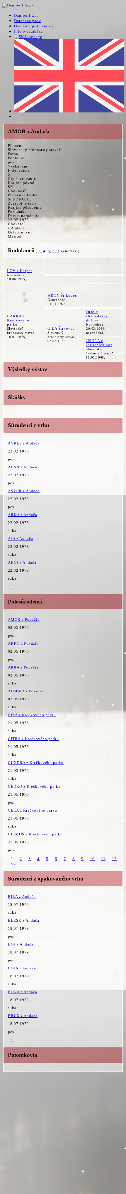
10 (92, 859)
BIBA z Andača (22, 896)
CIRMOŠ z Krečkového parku (35, 834)
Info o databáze (28, 31)
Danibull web (26, 15)
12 (114, 859)
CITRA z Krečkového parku (33, 739)
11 (103, 859)
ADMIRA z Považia (26, 691)
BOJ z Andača (20, 944)
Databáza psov (27, 21)
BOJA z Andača (22, 968)
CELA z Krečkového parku (32, 810)
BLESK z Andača (23, 920)
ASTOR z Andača (24, 491)
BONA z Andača (22, 992)
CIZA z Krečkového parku (32, 715)
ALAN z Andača (22, 467)
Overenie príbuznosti (33, 26)
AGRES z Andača (24, 443)
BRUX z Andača (23, 1016)
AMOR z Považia (24, 619)
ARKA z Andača (22, 515)
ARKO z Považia (23, 643)
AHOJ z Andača (22, 562)
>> (13, 864)
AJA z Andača (20, 538)
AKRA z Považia (23, 667)
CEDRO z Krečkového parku (34, 786)
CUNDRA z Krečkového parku (36, 762)
